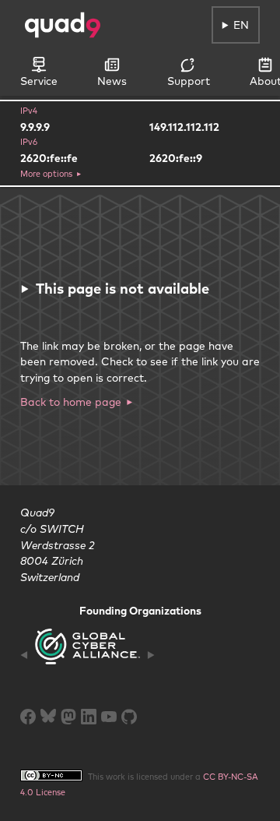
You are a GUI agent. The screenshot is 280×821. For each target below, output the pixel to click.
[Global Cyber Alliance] (87, 655)
